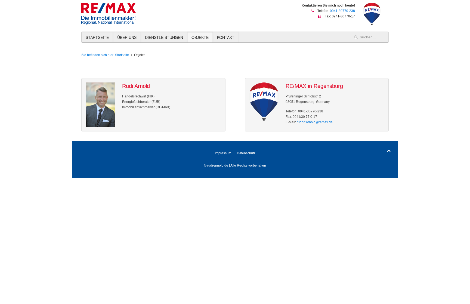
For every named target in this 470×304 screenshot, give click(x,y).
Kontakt (225, 37)
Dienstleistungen (164, 37)
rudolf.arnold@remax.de (315, 122)
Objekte (200, 37)
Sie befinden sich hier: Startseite (105, 55)
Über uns (127, 37)
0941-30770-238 (342, 11)
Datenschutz (246, 153)
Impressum (223, 153)
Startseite (97, 37)
